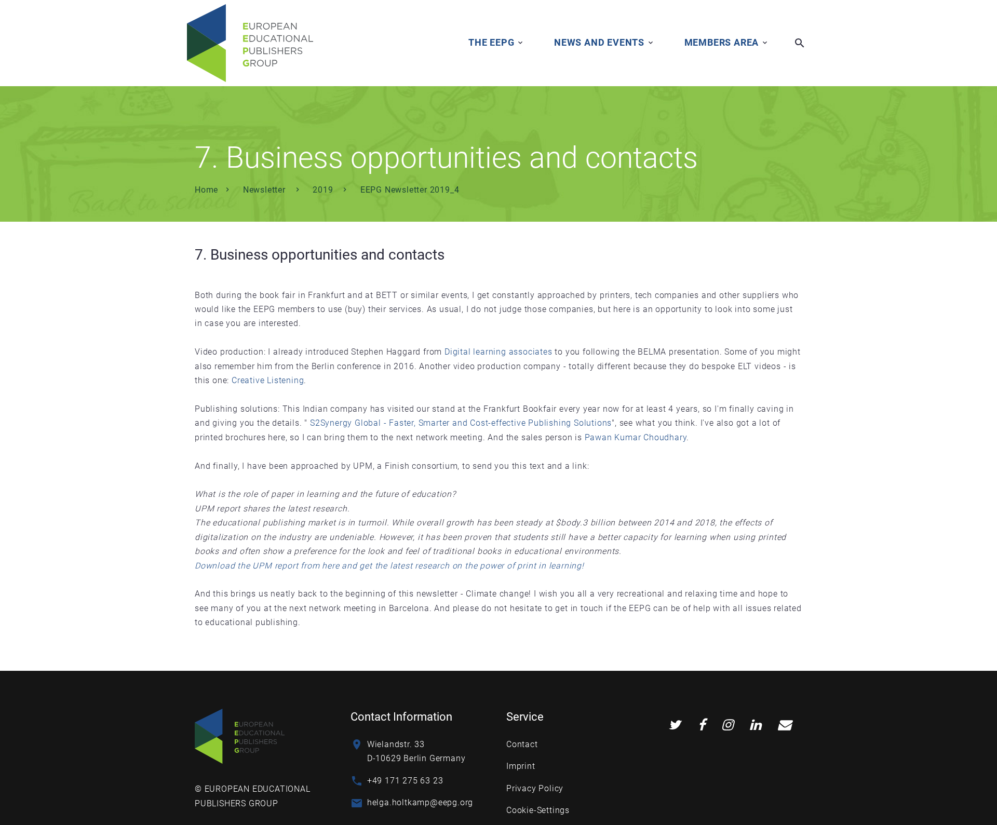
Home (206, 190)
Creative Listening (268, 380)
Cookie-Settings (538, 810)
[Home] (240, 735)
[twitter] (674, 725)
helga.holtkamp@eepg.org (420, 802)
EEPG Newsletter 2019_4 (410, 190)
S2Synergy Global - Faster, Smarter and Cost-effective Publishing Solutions (461, 423)
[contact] (784, 725)
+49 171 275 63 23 (405, 781)
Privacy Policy (534, 788)
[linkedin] (755, 725)
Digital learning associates (498, 352)
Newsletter (265, 190)
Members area (721, 42)
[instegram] (727, 725)
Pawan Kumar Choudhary (636, 437)
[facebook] (702, 725)
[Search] (799, 43)
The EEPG (491, 42)
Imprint (520, 766)
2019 (324, 190)
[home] (250, 43)
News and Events (599, 42)
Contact (522, 744)
